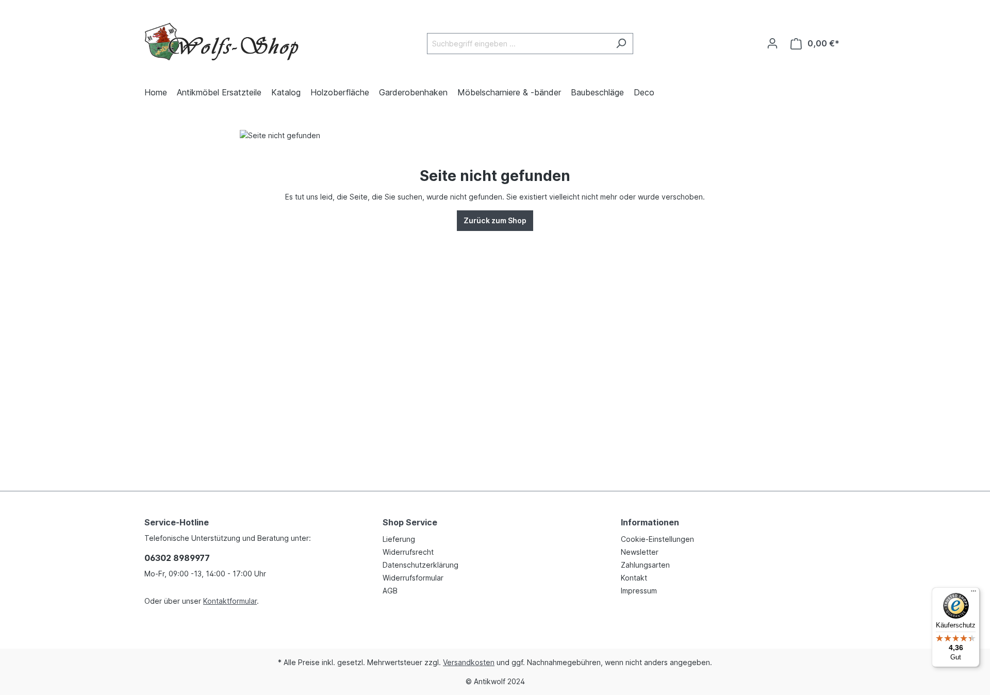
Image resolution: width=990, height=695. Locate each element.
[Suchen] (621, 43)
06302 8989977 (177, 558)
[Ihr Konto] (772, 43)
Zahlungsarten (645, 564)
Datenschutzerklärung (420, 564)
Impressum (639, 590)
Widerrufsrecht (408, 552)
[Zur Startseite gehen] (221, 41)
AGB (390, 590)
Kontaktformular (230, 601)
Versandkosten (468, 662)
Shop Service (410, 522)
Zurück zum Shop (495, 220)
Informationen (650, 522)
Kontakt (634, 577)
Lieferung (399, 539)
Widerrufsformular (413, 577)
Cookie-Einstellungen (657, 539)
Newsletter (639, 552)
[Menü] (973, 593)
